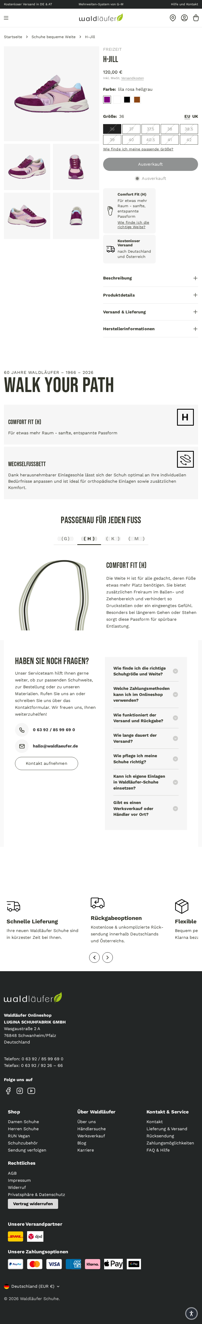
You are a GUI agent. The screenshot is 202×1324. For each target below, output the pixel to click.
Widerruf (17, 1187)
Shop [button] (14, 1111)
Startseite (13, 37)
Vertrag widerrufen (33, 1203)
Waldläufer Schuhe (39, 1298)
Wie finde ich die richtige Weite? (133, 224)
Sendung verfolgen (27, 1150)
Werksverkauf (91, 1135)
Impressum (19, 1180)
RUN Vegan (19, 1135)
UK (195, 116)
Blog (81, 1142)
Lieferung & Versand (167, 1128)
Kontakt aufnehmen (46, 763)
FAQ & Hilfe (158, 1150)
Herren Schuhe (23, 1128)
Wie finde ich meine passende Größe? (138, 149)
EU (187, 116)
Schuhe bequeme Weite (53, 37)
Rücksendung (160, 1135)
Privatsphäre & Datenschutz (36, 1194)
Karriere (85, 1150)
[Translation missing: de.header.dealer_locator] (173, 18)
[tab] (65, 540)
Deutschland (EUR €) (32, 1286)
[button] (191, 1313)
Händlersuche (91, 1128)
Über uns (86, 1121)
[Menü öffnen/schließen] (6, 18)
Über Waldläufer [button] (96, 1111)
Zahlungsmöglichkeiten (170, 1142)
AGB (12, 1173)
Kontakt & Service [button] (168, 1111)
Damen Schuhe (23, 1121)
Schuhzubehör (23, 1142)
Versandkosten (132, 78)
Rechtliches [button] (22, 1163)
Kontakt (155, 1121)
